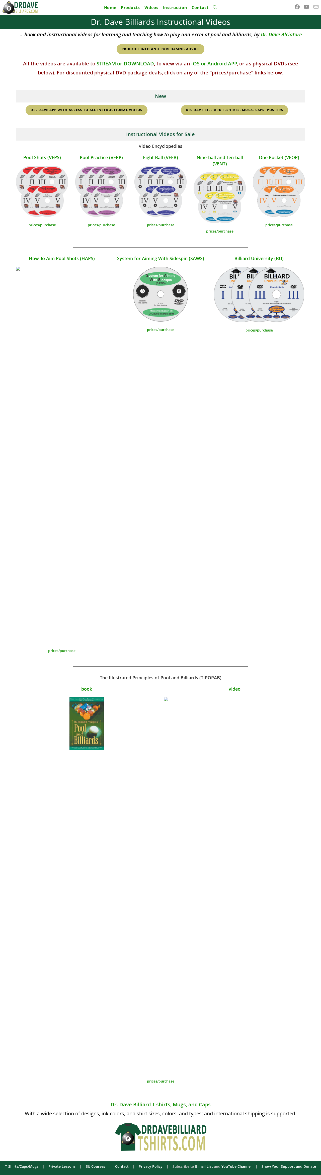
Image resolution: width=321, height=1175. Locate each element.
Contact (122, 1166)
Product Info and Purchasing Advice (161, 49)
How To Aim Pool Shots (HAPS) (62, 258)
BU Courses (95, 1166)
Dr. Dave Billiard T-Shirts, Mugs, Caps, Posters (234, 110)
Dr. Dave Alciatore (281, 34)
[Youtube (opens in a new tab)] (306, 7)
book (86, 689)
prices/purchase (42, 225)
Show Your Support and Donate (289, 1166)
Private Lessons (61, 1166)
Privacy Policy (151, 1166)
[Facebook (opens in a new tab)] (297, 7)
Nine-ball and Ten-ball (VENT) (220, 160)
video (234, 689)
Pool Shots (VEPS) (42, 157)
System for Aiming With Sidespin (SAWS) (160, 258)
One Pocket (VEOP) (279, 157)
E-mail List (204, 1166)
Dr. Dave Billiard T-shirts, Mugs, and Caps (161, 1104)
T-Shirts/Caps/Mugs (21, 1166)
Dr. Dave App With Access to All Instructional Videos (86, 110)
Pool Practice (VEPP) (101, 157)
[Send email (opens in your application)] (315, 7)
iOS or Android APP (214, 63)
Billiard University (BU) (259, 258)
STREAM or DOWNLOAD (125, 63)
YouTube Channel (236, 1166)
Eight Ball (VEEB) (160, 157)
